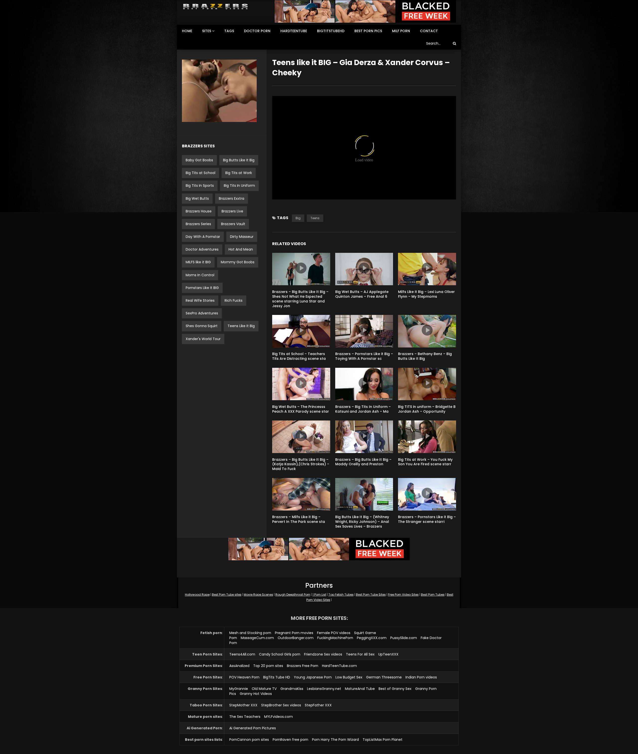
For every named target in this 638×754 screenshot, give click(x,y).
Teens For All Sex (360, 654)
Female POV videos (333, 632)
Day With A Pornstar (203, 236)
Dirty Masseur (241, 236)
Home (187, 30)
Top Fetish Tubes (341, 594)
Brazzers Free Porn (302, 665)
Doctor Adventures (202, 249)
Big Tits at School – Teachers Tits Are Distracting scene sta (299, 356)
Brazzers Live (232, 211)
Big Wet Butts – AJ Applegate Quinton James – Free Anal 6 (362, 294)
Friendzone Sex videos (323, 654)
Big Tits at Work (238, 172)
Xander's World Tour (203, 338)
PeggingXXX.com (372, 637)
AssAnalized (239, 665)
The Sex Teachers (244, 716)
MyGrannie (238, 688)
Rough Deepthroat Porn (292, 594)
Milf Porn (401, 30)
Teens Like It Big (241, 325)
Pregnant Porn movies (294, 632)
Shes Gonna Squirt (202, 325)
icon (301, 268)
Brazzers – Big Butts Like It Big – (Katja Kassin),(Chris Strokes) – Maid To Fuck (300, 464)
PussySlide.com (403, 637)
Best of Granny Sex (395, 688)
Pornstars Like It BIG (202, 287)
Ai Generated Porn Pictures (252, 728)
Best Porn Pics (368, 30)
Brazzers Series (198, 223)
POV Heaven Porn (244, 677)
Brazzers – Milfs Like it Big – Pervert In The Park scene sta (298, 519)
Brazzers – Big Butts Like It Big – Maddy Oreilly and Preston (363, 462)
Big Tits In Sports (200, 185)
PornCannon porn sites (249, 739)
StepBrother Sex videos (281, 705)
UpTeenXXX (388, 654)
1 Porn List (319, 594)
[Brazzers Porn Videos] (215, 6)
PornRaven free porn (290, 739)
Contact (429, 30)
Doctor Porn (257, 30)
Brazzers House (199, 211)
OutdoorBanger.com (296, 637)
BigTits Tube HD (276, 677)
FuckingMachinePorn (335, 637)
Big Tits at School (200, 172)
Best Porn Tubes (433, 594)
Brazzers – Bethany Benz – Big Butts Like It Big (425, 356)
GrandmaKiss (291, 688)
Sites (206, 30)
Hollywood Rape (197, 594)
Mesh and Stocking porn (250, 632)
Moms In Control (200, 275)
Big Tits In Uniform (239, 185)
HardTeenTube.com (339, 665)
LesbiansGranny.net (324, 688)
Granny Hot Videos (256, 693)
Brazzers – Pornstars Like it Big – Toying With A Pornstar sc (364, 356)
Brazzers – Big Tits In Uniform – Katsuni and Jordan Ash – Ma (363, 409)
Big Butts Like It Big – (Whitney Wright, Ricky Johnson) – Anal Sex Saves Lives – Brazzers (362, 521)
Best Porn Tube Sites (371, 594)
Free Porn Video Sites (403, 594)
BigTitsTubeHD (330, 30)
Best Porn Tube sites (226, 594)
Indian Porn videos (421, 677)
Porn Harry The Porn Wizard (335, 739)
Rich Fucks (233, 300)
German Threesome (384, 677)
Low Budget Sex (348, 677)
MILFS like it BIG (198, 262)
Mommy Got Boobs (237, 262)
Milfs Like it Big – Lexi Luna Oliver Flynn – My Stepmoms (426, 294)
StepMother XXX (243, 705)
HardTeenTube (293, 30)
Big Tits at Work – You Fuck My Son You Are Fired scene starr (425, 462)
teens (315, 218)
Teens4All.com (242, 654)
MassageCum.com (257, 637)
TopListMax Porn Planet (382, 739)
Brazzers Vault (233, 223)
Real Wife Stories (200, 300)
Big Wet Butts (197, 198)
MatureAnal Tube (360, 688)
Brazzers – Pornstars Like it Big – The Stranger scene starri (427, 519)
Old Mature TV (264, 688)
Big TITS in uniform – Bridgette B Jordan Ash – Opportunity (427, 409)
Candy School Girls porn (279, 654)
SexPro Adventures (202, 313)
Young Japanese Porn (313, 677)
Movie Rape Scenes (258, 594)
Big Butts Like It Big (238, 160)
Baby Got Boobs (199, 160)
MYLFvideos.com (278, 716)
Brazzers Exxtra (231, 198)
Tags (229, 30)
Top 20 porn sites (268, 665)
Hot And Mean (241, 249)
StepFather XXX (318, 705)
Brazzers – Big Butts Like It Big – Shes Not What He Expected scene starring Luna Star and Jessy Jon (300, 298)
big (298, 218)
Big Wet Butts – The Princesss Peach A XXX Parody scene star (300, 409)
